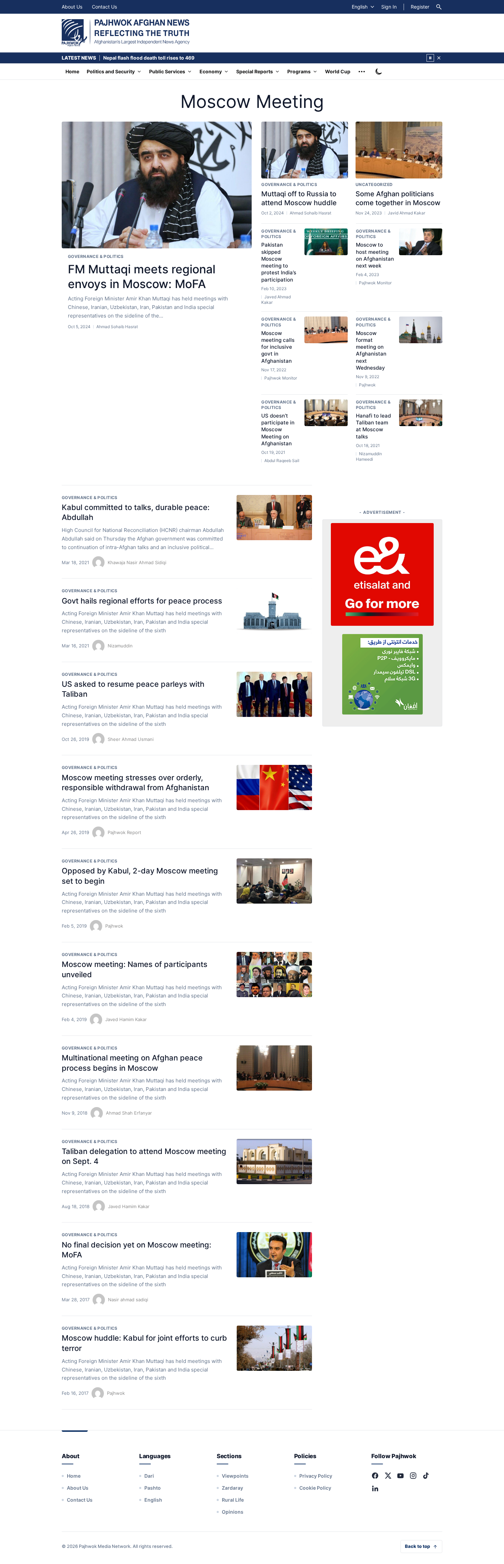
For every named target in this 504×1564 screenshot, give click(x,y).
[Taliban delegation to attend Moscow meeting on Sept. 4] (274, 1161)
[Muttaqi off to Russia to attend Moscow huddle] (304, 150)
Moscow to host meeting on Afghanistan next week (375, 255)
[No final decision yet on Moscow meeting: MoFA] (274, 1254)
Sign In (389, 7)
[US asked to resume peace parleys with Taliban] (274, 694)
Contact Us (104, 7)
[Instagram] (413, 1475)
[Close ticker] (438, 58)
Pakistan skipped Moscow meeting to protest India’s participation (278, 262)
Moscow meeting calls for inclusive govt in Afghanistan (278, 347)
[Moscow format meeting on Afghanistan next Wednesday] (420, 329)
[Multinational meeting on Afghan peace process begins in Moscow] (274, 1068)
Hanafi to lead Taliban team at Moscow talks (373, 426)
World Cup (337, 71)
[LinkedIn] (375, 1488)
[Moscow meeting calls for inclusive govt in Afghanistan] (326, 329)
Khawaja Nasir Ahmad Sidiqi (137, 562)
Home (72, 71)
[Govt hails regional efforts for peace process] (274, 610)
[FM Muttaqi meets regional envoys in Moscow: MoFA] (157, 185)
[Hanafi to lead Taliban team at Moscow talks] (420, 412)
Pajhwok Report (124, 832)
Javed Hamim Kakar (126, 1019)
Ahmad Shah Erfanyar (129, 1113)
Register (420, 7)
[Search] (438, 7)
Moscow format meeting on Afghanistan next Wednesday (371, 350)
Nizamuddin (120, 645)
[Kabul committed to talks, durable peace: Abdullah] (274, 517)
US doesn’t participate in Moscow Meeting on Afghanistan (278, 429)
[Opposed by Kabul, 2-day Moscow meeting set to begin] (274, 881)
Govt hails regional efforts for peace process (142, 600)
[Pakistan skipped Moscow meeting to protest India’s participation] (326, 241)
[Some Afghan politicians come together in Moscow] (399, 150)
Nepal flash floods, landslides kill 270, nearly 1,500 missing (172, 58)
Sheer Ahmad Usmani (131, 739)
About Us (72, 7)
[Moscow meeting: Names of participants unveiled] (274, 974)
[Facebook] (375, 1475)
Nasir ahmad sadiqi (128, 1299)
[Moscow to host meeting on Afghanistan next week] (420, 241)
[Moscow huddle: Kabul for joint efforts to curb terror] (274, 1348)
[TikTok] (426, 1475)
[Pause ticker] (430, 58)
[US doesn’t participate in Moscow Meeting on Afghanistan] (326, 412)
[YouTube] (400, 1475)
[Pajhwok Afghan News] (126, 33)
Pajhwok (114, 926)
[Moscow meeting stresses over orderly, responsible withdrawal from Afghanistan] (274, 787)
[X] (388, 1475)
